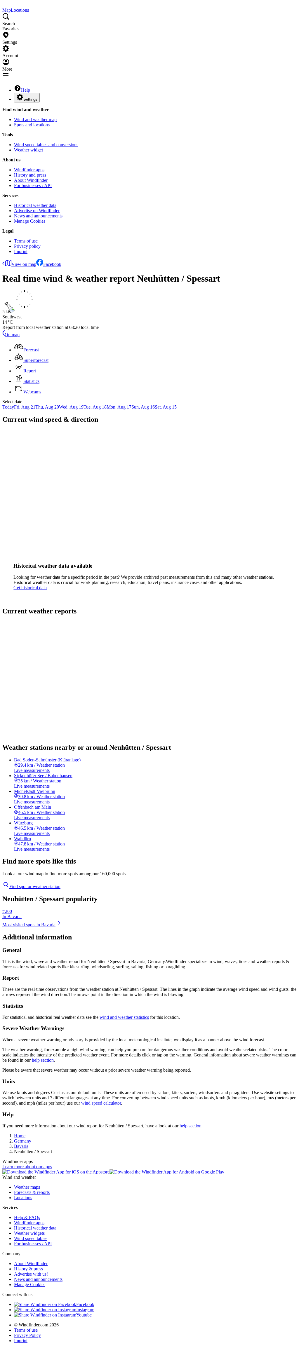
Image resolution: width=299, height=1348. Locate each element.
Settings (30, 99)
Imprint (20, 251)
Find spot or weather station (34, 886)
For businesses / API (33, 185)
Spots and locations (32, 124)
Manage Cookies (29, 221)
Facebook (52, 264)
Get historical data (30, 587)
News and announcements (38, 215)
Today (8, 406)
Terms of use (26, 240)
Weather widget (28, 149)
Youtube (84, 1314)
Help (25, 90)
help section (43, 1060)
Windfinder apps (29, 169)
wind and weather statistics (124, 1017)
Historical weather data (35, 205)
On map (12, 334)
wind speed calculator (101, 1103)
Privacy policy (27, 246)
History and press (30, 174)
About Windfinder (31, 180)
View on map (23, 264)
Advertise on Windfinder (37, 210)
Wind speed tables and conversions (46, 144)
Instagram (85, 1309)
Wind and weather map (35, 119)
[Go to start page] (3, 4)
